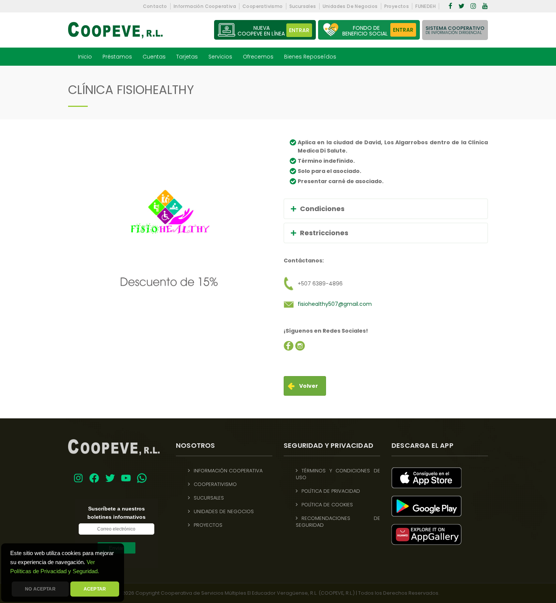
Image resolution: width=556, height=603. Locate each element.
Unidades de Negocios (350, 6)
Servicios (220, 56)
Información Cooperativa (205, 6)
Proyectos (396, 6)
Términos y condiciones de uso (338, 474)
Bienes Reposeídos (310, 56)
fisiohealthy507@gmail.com (335, 304)
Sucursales (302, 6)
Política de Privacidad (330, 491)
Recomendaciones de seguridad (338, 522)
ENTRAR (403, 30)
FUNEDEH (425, 6)
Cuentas (154, 56)
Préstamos (117, 56)
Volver (308, 386)
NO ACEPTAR (40, 589)
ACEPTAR (95, 589)
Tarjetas (187, 56)
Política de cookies (327, 504)
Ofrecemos (258, 56)
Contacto (155, 6)
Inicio (85, 56)
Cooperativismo (262, 6)
